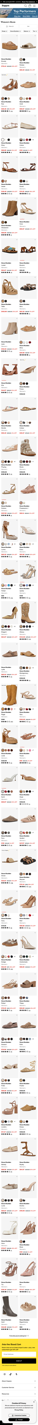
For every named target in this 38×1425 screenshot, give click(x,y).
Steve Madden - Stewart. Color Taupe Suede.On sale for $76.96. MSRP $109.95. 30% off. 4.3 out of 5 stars (9, 1033)
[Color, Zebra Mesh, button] (29, 791)
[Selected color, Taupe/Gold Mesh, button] (21, 832)
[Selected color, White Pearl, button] (21, 544)
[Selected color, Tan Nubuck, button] (2, 98)
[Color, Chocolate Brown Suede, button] (29, 874)
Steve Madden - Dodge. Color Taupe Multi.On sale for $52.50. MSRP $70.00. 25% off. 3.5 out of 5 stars (9, 950)
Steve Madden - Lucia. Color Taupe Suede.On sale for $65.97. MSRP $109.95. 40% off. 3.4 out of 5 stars (9, 1194)
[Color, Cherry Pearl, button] (24, 585)
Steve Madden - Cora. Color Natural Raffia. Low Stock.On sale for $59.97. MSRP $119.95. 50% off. (28, 216)
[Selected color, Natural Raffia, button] (2, 301)
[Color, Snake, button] (5, 1039)
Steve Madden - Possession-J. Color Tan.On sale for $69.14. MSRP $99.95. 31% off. (28, 497)
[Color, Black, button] (8, 139)
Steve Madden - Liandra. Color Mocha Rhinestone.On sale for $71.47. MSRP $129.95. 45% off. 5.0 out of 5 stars (9, 1115)
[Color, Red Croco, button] (8, 626)
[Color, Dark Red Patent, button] (5, 791)
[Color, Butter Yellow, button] (24, 791)
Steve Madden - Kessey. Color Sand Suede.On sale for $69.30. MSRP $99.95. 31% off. (28, 52)
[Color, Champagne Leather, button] (29, 422)
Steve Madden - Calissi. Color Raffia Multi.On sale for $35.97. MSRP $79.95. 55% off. (28, 415)
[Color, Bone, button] (5, 139)
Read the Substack (28, 2)
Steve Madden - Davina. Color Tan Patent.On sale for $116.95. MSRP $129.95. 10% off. (28, 1194)
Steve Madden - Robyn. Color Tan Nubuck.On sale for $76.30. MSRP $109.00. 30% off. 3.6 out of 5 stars (9, 991)
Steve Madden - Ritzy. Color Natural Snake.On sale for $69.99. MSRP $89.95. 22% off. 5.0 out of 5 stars (9, 133)
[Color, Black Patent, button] (8, 791)
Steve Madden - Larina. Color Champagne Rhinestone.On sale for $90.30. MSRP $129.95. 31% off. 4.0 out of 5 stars (9, 538)
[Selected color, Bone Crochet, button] (21, 956)
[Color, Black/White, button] (11, 956)
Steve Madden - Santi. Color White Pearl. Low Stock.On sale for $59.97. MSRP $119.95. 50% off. (9, 785)
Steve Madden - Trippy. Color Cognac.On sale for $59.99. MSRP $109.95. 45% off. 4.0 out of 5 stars (28, 991)
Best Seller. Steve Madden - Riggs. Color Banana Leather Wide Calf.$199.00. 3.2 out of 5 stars (9, 703)
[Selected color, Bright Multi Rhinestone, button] (2, 422)
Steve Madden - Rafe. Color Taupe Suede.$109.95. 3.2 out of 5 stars (28, 1033)
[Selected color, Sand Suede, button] (21, 59)
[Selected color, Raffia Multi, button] (21, 422)
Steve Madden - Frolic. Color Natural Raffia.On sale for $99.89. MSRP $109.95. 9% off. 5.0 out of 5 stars (9, 1074)
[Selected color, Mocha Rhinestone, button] (2, 1121)
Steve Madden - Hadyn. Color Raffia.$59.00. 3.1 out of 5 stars (9, 579)
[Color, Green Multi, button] (29, 832)
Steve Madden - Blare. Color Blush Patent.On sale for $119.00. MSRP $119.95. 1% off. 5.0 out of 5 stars (28, 1235)
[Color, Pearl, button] (26, 342)
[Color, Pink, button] (29, 750)
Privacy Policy (19, 1410)
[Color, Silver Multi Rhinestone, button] (8, 422)
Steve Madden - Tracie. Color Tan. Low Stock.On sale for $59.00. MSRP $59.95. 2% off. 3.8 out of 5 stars (28, 744)
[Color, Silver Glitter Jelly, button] (26, 750)
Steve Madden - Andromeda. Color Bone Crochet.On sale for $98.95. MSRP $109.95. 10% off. (28, 950)
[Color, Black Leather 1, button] (29, 626)
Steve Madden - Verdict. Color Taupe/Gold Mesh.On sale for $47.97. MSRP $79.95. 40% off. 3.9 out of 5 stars (28, 826)
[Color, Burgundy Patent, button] (29, 139)
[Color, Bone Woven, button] (24, 1121)
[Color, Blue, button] (26, 997)
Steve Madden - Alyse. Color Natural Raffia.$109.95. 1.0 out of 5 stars (28, 785)
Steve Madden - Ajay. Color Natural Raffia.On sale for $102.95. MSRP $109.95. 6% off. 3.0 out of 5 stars (28, 703)
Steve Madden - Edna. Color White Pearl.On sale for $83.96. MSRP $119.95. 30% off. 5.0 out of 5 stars (28, 538)
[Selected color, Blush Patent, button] (21, 1241)
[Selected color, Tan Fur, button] (21, 342)
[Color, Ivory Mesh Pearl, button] (11, 626)
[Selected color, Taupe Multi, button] (2, 956)
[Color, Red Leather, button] (29, 915)
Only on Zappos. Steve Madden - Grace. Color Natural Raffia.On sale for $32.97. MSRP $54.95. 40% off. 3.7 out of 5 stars (9, 868)
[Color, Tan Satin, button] (11, 544)
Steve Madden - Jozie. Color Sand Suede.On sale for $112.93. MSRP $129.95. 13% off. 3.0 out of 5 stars (9, 336)
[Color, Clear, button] (11, 791)
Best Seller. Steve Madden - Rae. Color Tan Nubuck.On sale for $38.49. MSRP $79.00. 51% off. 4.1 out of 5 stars (9, 92)
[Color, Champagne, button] (11, 1121)
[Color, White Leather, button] (26, 181)
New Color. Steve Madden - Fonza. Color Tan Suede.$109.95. (28, 376)
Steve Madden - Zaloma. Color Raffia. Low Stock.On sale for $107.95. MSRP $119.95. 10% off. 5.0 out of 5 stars (9, 497)
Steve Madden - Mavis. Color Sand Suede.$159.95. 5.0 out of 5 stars (28, 455)
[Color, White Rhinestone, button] (24, 342)
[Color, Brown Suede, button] (5, 461)
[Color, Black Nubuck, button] (5, 98)
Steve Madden (14, 31)
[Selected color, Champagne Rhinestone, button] (2, 544)
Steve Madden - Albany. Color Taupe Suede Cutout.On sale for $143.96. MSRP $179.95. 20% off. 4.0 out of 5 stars (28, 620)
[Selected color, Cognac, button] (2, 181)
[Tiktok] (10, 1374)
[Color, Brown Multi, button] (24, 383)
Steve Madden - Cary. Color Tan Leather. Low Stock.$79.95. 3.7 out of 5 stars (9, 909)
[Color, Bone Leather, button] (29, 667)
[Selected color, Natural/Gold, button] (21, 1080)
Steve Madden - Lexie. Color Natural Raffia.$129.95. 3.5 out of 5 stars (9, 744)
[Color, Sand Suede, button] (11, 461)
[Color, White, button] (24, 502)
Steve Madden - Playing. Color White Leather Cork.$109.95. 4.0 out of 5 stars (9, 455)
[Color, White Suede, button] (24, 98)
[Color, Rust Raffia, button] (8, 750)
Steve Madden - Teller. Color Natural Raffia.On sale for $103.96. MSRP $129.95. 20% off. (9, 295)
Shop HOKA (26, 16)
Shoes (3, 31)
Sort (28, 26)
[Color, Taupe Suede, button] (29, 461)
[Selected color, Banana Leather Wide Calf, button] (2, 709)
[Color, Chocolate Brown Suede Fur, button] (24, 1039)
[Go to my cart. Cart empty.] (30, 6)
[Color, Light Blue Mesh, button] (24, 139)
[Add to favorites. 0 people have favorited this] (17, 36)
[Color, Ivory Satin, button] (5, 544)
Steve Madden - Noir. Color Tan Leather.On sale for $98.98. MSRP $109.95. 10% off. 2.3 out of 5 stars (28, 909)
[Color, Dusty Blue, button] (29, 1039)
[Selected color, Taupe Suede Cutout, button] (21, 626)
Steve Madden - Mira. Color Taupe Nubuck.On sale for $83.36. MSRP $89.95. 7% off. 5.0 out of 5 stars (28, 295)
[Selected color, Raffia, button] (2, 502)
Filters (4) (11, 26)
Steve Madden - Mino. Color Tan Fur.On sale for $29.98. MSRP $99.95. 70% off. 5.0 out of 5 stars (28, 336)
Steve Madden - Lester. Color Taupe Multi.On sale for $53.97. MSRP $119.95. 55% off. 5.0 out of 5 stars (9, 255)
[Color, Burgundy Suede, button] (26, 461)
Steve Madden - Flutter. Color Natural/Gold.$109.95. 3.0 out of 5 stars (28, 1074)
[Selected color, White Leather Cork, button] (2, 461)
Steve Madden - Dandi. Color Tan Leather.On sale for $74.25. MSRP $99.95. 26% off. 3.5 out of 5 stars (28, 175)
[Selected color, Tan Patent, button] (21, 1200)
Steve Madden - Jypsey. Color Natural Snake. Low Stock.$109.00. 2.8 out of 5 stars (28, 579)
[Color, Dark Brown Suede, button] (8, 1039)
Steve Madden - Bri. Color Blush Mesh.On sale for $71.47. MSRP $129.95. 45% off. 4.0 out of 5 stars (28, 1275)
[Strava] (16, 1374)
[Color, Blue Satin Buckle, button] (8, 1121)
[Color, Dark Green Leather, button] (26, 956)
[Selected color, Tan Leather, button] (21, 181)
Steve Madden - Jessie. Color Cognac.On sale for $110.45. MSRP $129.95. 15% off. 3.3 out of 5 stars (9, 175)
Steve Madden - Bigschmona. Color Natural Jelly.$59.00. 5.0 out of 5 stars (28, 1312)
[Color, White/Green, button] (5, 956)
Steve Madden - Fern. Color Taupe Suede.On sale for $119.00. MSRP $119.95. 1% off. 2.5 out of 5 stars (9, 826)
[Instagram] (5, 1374)
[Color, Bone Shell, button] (24, 750)
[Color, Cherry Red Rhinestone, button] (29, 342)
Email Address (8, 1354)
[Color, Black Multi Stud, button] (5, 1200)
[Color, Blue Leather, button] (26, 585)
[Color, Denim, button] (8, 461)
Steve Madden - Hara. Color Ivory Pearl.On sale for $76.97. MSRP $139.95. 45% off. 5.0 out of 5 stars (9, 1235)
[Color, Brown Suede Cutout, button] (24, 626)
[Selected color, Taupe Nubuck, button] (21, 301)
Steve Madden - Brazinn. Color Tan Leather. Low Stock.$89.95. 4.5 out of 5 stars (28, 255)
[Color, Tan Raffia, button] (5, 1080)
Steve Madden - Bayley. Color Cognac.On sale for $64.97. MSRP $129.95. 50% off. (28, 1155)
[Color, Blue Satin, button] (8, 544)
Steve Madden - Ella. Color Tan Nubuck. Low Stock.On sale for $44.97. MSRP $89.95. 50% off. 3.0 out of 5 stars (9, 376)
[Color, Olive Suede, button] (5, 222)
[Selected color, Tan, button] (21, 502)
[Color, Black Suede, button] (24, 461)
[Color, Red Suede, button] (26, 709)
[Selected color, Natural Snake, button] (2, 139)
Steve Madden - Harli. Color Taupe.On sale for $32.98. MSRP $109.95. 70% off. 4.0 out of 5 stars (9, 1312)
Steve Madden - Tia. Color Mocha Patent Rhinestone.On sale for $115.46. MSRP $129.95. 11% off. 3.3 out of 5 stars (9, 1275)
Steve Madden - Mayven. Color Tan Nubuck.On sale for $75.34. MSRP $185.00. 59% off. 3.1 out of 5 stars (28, 868)
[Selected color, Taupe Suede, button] (2, 222)
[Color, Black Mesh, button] (26, 791)
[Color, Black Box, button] (24, 1241)
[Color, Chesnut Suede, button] (26, 667)
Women (26, 31)
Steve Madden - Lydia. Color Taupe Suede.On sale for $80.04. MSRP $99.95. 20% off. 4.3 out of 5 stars (9, 662)
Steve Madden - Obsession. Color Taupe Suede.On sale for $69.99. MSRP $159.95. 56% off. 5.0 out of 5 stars (9, 216)
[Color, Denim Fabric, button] (26, 626)
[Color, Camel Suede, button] (26, 98)
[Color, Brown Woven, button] (8, 997)
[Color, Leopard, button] (26, 832)
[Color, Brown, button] (24, 997)
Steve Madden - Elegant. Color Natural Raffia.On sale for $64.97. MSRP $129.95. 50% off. (9, 620)
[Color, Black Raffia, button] (8, 1080)
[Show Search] (25, 6)
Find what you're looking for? (18, 1336)
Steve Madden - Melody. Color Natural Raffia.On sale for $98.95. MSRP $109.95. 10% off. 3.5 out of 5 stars (9, 1155)
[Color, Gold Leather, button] (8, 98)
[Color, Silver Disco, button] (24, 915)
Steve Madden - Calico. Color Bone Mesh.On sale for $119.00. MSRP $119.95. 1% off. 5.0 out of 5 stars (28, 133)
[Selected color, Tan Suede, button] (21, 383)
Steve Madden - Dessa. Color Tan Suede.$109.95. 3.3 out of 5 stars (28, 1115)
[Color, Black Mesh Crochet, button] (24, 956)
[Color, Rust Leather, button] (5, 709)
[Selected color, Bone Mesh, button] (21, 139)
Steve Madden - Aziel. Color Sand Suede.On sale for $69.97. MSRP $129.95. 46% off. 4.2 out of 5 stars (28, 92)
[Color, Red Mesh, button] (29, 98)
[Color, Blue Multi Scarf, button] (8, 585)
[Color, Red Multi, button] (24, 832)
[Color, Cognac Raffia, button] (5, 750)
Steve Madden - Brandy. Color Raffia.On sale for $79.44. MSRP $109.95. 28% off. (9, 52)
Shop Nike (17, 16)
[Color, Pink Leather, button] (5, 585)
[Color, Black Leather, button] (24, 59)
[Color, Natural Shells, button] (29, 956)
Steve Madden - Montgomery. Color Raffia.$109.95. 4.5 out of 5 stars (28, 662)
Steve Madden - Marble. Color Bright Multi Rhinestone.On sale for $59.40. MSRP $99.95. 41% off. (9, 415)
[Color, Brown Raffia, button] (11, 750)
